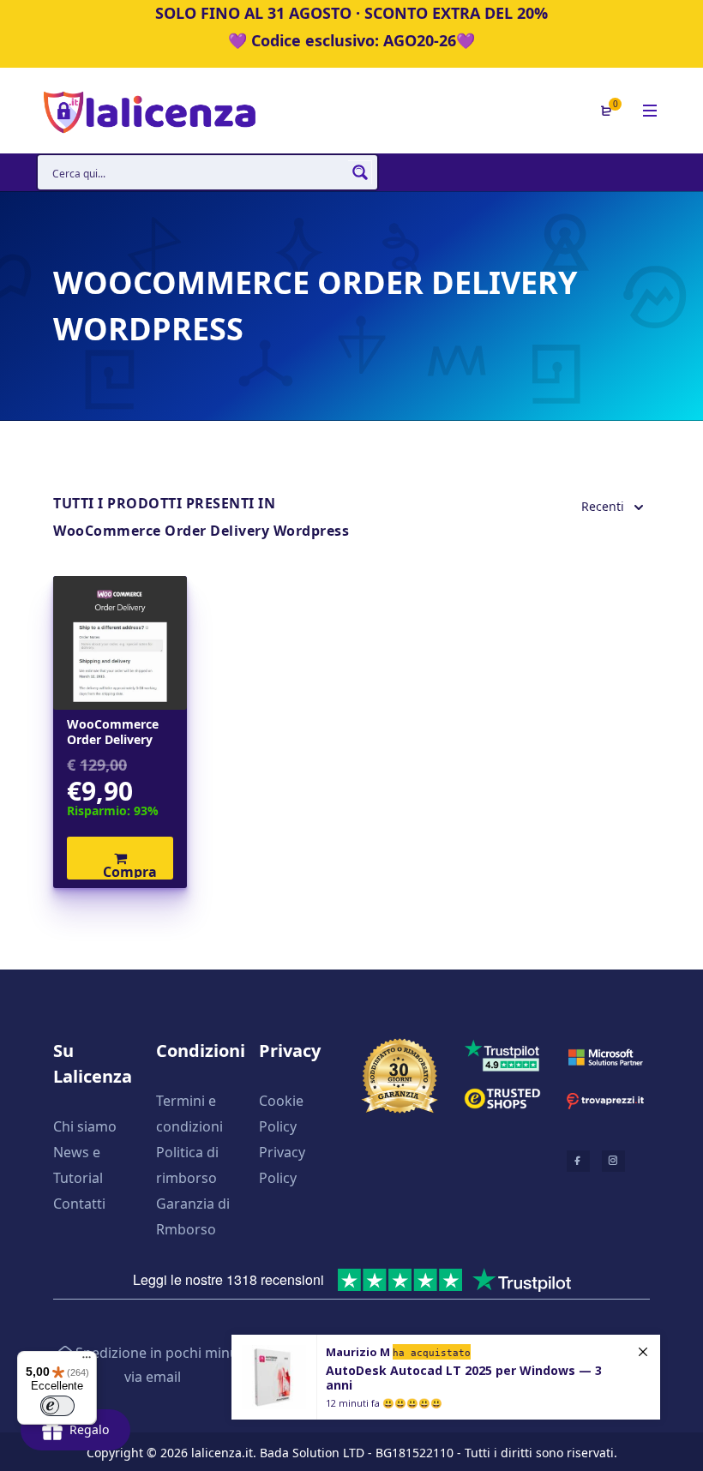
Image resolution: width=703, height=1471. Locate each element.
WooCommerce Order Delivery (113, 732)
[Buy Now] (445, 1377)
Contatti (79, 1203)
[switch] (57, 1406)
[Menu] (86, 1361)
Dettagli (120, 642)
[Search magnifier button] (360, 172)
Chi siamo (85, 1126)
